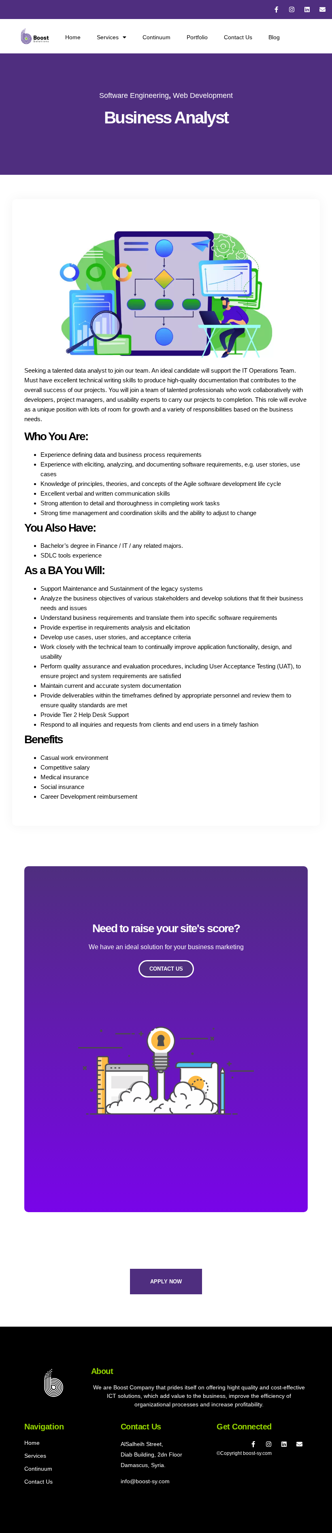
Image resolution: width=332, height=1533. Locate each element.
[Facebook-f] (276, 9)
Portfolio (197, 37)
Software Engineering (134, 95)
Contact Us (238, 37)
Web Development (203, 95)
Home (73, 37)
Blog (274, 37)
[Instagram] (291, 9)
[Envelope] (322, 9)
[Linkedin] (307, 9)
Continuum (156, 37)
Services (108, 37)
